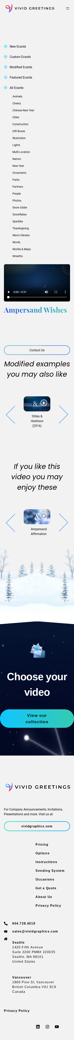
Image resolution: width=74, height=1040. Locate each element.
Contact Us (37, 350)
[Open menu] (67, 8)
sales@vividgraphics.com (35, 931)
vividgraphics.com (36, 826)
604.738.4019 (23, 923)
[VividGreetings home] (29, 8)
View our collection (37, 718)
